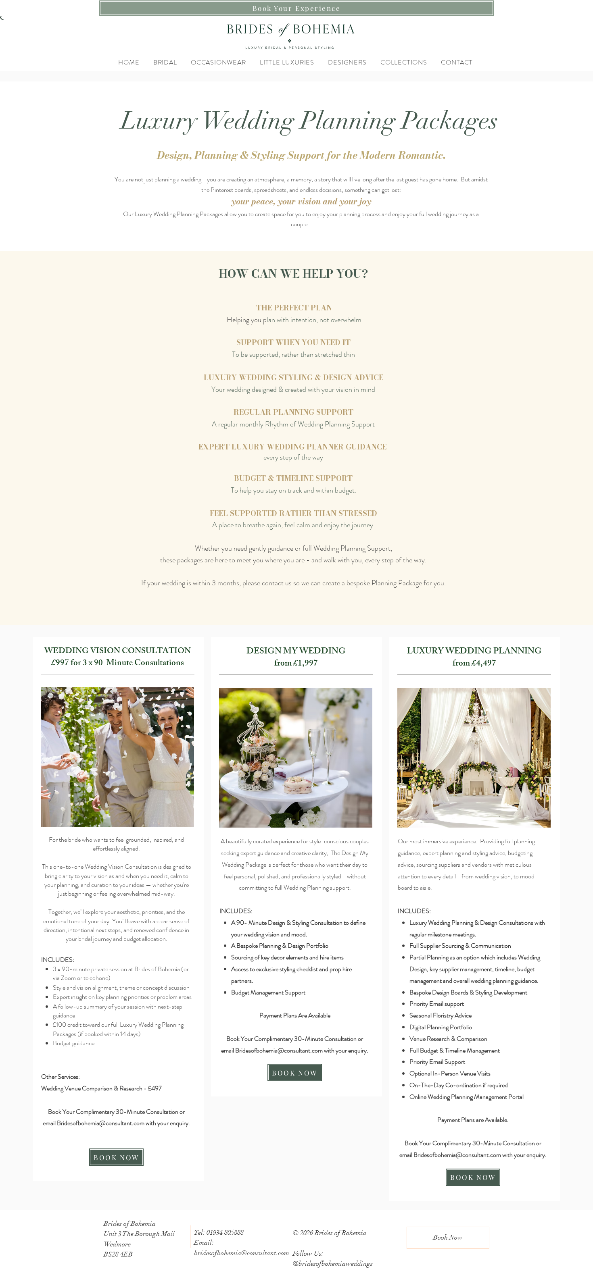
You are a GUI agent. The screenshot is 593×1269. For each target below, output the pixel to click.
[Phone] (2, 18)
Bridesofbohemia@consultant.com (100, 1123)
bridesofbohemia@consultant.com (241, 1253)
